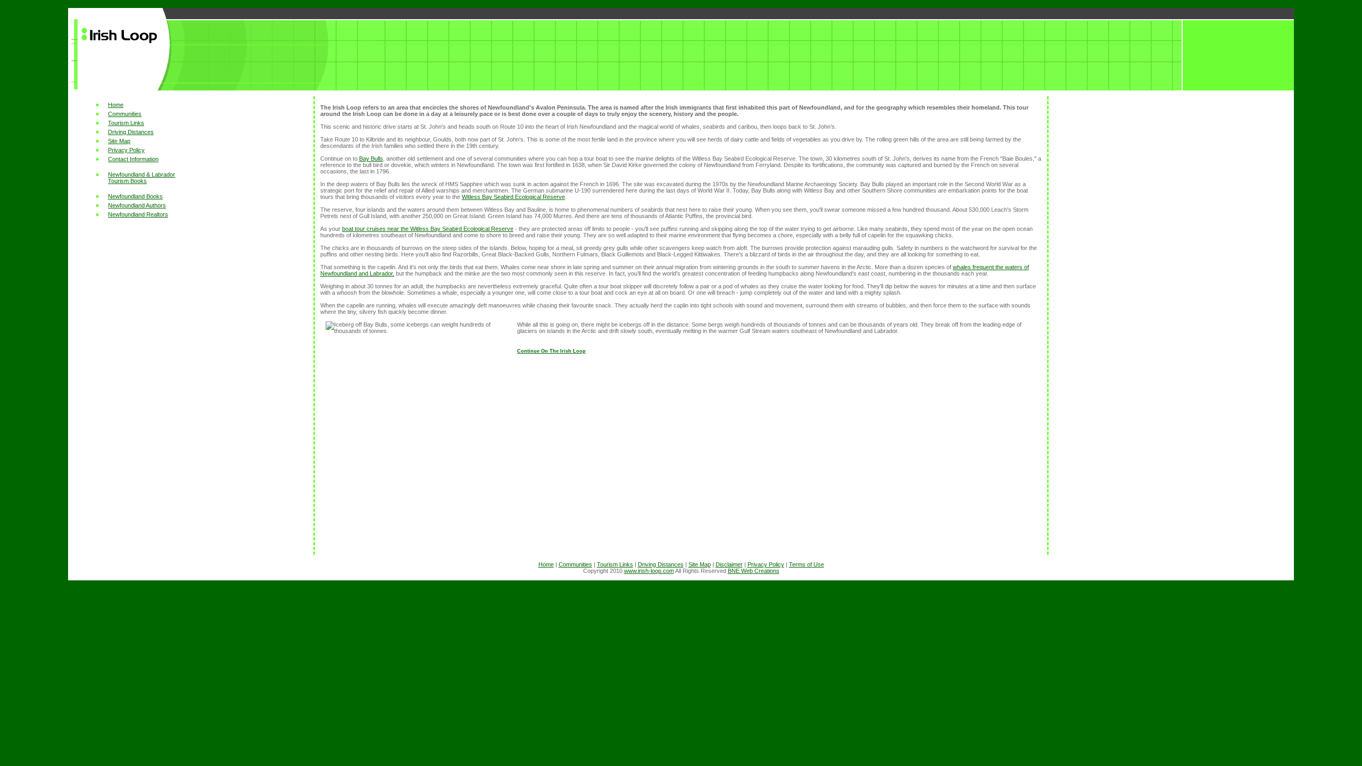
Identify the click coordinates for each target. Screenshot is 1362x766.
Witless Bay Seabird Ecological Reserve (513, 197)
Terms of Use (806, 564)
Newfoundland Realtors (138, 214)
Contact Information (133, 159)
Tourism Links (126, 123)
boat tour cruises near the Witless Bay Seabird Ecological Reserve (427, 229)
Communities (125, 114)
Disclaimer (729, 564)
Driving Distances (131, 132)
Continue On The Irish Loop (551, 351)
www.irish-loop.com (649, 571)
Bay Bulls (371, 158)
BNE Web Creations (753, 571)
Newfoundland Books (135, 196)
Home (115, 105)
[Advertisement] (192, 389)
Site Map (119, 141)
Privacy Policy (126, 150)
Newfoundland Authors (137, 205)
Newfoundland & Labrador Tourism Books (141, 177)
